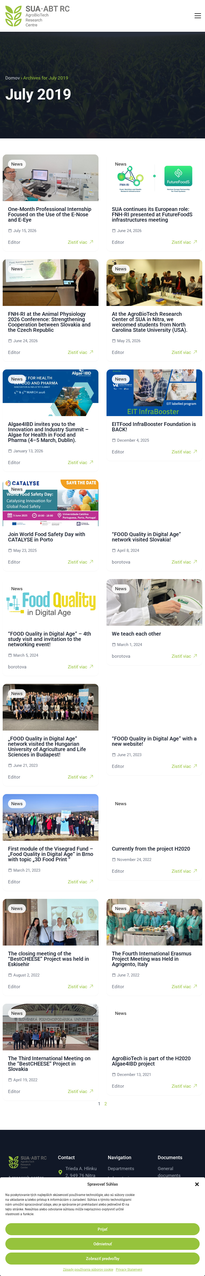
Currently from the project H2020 (151, 849)
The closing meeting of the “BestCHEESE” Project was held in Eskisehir (48, 958)
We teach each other (136, 634)
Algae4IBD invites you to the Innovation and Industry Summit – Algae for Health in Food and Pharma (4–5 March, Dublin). (48, 432)
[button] (197, 1184)
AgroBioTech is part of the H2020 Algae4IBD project (151, 1061)
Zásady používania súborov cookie (88, 1269)
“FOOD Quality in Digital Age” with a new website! (154, 741)
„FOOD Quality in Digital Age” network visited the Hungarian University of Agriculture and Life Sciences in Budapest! (47, 746)
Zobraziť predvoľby (102, 1258)
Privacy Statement (129, 1269)
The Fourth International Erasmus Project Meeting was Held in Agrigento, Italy (151, 958)
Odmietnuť (102, 1244)
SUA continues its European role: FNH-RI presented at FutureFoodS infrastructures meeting (152, 214)
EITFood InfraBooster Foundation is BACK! (154, 427)
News (17, 164)
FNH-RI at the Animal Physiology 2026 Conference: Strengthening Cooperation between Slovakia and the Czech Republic (49, 322)
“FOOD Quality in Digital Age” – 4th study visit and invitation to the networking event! (49, 639)
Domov (12, 78)
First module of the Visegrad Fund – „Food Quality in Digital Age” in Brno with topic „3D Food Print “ (50, 854)
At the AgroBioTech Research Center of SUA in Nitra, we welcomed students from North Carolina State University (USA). (150, 322)
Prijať (102, 1229)
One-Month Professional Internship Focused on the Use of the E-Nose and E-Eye (49, 214)
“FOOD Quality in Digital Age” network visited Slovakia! (146, 537)
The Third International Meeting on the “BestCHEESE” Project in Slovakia (49, 1063)
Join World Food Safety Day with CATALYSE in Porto (46, 537)
